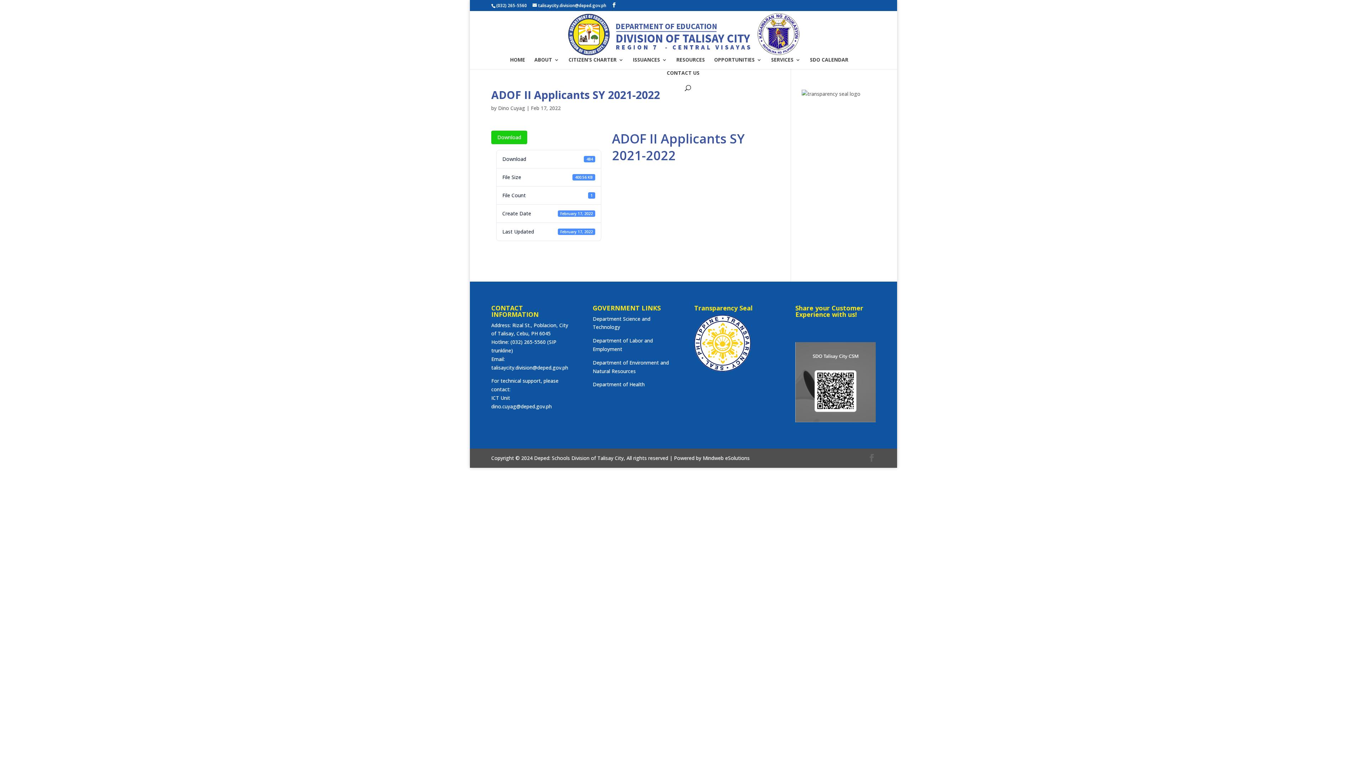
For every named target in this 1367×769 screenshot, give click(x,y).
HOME (517, 60)
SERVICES (782, 60)
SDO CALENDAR (829, 60)
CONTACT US (683, 73)
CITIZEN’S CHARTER (593, 60)
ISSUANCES (646, 60)
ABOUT (543, 60)
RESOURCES (690, 60)
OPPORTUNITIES (734, 60)
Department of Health (619, 384)
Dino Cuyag (511, 108)
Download (509, 137)
